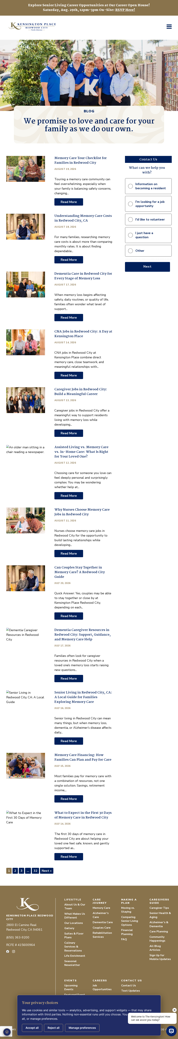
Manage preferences (82, 1027)
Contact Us (128, 985)
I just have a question (144, 235)
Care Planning (158, 931)
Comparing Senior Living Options (129, 921)
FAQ (124, 939)
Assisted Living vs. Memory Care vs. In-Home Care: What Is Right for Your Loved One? (81, 452)
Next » (47, 871)
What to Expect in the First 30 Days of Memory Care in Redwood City (83, 815)
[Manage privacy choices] (7, 1032)
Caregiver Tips (159, 908)
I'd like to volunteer (150, 219)
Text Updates (130, 991)
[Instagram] (13, 951)
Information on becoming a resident (150, 186)
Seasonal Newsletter (72, 963)
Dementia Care (103, 922)
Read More (69, 202)
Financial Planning (127, 932)
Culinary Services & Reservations (73, 947)
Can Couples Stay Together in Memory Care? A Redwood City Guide (79, 572)
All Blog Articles (155, 948)
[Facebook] (7, 951)
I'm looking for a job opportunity (150, 204)
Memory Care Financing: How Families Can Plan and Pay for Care (82, 757)
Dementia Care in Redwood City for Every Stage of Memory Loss (83, 276)
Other (139, 251)
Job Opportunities (102, 987)
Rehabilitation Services (102, 935)
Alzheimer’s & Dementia (158, 924)
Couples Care (102, 928)
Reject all (53, 1027)
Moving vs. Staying (128, 910)
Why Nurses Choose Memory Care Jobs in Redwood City (82, 512)
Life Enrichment (74, 956)
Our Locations (73, 923)
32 (35, 871)
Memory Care (101, 908)
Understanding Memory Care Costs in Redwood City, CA (83, 218)
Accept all (32, 1027)
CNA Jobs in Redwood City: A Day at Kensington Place (83, 334)
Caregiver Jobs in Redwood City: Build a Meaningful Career (80, 392)
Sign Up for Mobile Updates (160, 957)
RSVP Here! (125, 10)
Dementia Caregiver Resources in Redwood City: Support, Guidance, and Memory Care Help (82, 634)
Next (147, 266)
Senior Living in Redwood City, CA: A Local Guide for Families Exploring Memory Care (83, 697)
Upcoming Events (71, 987)
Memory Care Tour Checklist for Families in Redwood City (80, 160)
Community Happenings (157, 939)
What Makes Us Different (74, 916)
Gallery (69, 928)
